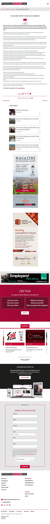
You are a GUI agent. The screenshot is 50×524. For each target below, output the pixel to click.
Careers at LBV (4, 487)
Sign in (26, 496)
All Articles (26, 511)
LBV (26, 22)
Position (14, 419)
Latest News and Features (10, 9)
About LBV (3, 478)
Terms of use (19, 511)
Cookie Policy (12, 511)
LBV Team (3, 485)
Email (14, 437)
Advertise (3, 483)
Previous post (6, 100)
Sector (14, 431)
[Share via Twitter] (25, 93)
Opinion (25, 19)
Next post (44, 100)
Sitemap (32, 511)
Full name (15, 413)
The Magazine (4, 480)
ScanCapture (21, 88)
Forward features (29, 485)
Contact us (3, 489)
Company (15, 425)
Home (2, 9)
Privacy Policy (4, 511)
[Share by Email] (30, 93)
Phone (14, 443)
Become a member (29, 493)
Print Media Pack (29, 480)
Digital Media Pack (29, 482)
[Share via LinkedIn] (23, 93)
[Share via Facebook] (28, 93)
